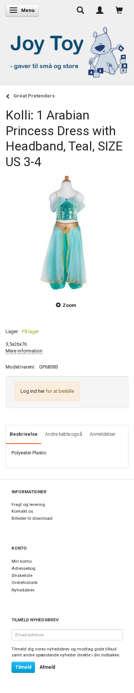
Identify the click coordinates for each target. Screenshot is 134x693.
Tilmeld (23, 667)
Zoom (69, 305)
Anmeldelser (103, 434)
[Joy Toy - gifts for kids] (67, 51)
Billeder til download (32, 518)
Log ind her (32, 391)
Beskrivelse (24, 434)
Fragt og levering (28, 504)
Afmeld (47, 667)
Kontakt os (22, 511)
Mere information (24, 351)
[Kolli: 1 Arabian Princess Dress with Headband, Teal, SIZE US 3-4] (67, 231)
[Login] (99, 10)
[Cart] (119, 10)
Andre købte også (63, 434)
